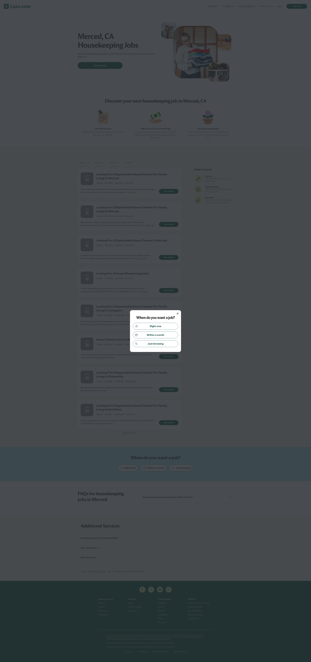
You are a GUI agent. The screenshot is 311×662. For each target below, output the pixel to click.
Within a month (155, 334)
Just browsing (156, 343)
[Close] (178, 314)
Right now (155, 326)
